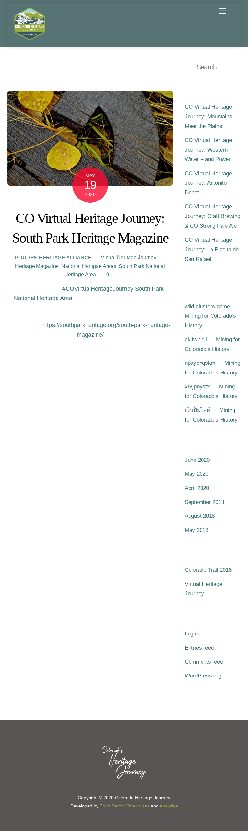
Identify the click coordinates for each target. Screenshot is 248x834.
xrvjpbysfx (197, 387)
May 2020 (196, 474)
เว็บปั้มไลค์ (197, 410)
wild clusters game (207, 306)
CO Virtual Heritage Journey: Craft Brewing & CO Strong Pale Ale (212, 216)
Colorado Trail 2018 (208, 570)
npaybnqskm (200, 363)
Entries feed (199, 648)
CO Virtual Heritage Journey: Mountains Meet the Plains (208, 116)
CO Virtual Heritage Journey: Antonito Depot (208, 183)
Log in (192, 634)
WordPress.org (203, 676)
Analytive (169, 806)
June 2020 (197, 460)
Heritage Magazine (37, 266)
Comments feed (204, 662)
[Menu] (222, 11)
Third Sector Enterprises (125, 806)
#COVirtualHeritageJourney (97, 289)
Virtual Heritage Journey (128, 257)
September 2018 (204, 502)
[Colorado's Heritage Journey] (30, 38)
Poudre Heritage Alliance (53, 257)
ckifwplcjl (196, 339)
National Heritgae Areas (88, 266)
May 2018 (196, 530)
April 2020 (197, 488)
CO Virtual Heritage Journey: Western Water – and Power (208, 149)
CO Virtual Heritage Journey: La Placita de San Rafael (212, 249)
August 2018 (200, 516)
